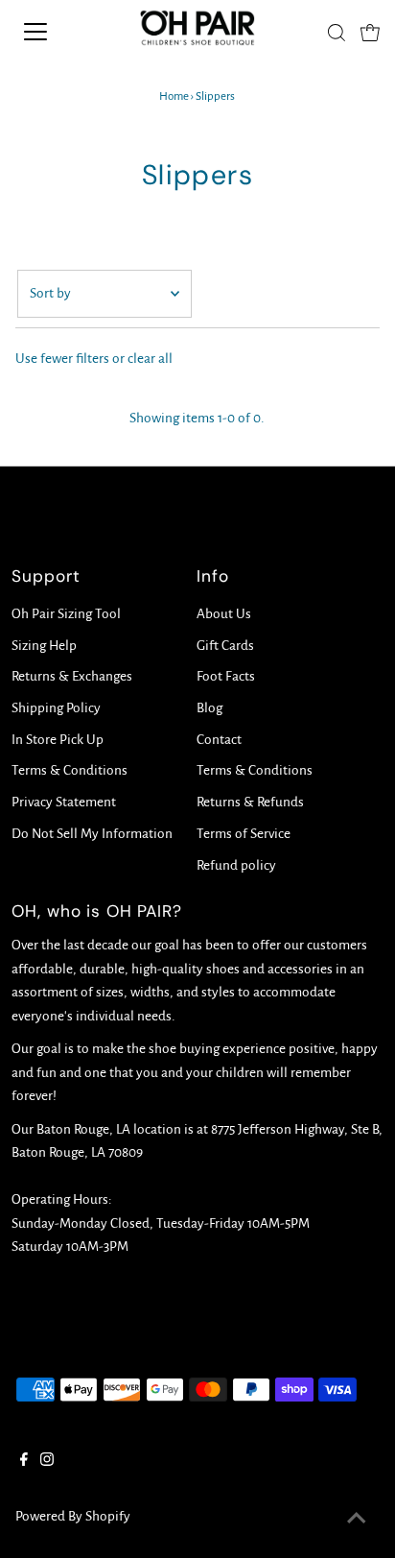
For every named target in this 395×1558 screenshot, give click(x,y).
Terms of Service (243, 834)
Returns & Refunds (250, 802)
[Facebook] (24, 1462)
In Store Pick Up (58, 739)
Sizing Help (44, 645)
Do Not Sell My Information (92, 834)
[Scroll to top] (356, 1519)
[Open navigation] (54, 32)
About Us (224, 614)
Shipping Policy (56, 708)
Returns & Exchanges (72, 676)
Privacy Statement (64, 802)
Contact (219, 739)
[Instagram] (46, 1462)
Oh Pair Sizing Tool (66, 614)
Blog (209, 708)
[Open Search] (336, 32)
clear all (150, 358)
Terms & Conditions (70, 770)
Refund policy (236, 865)
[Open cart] (370, 32)
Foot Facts (226, 676)
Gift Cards (225, 645)
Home (174, 96)
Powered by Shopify (72, 1516)
